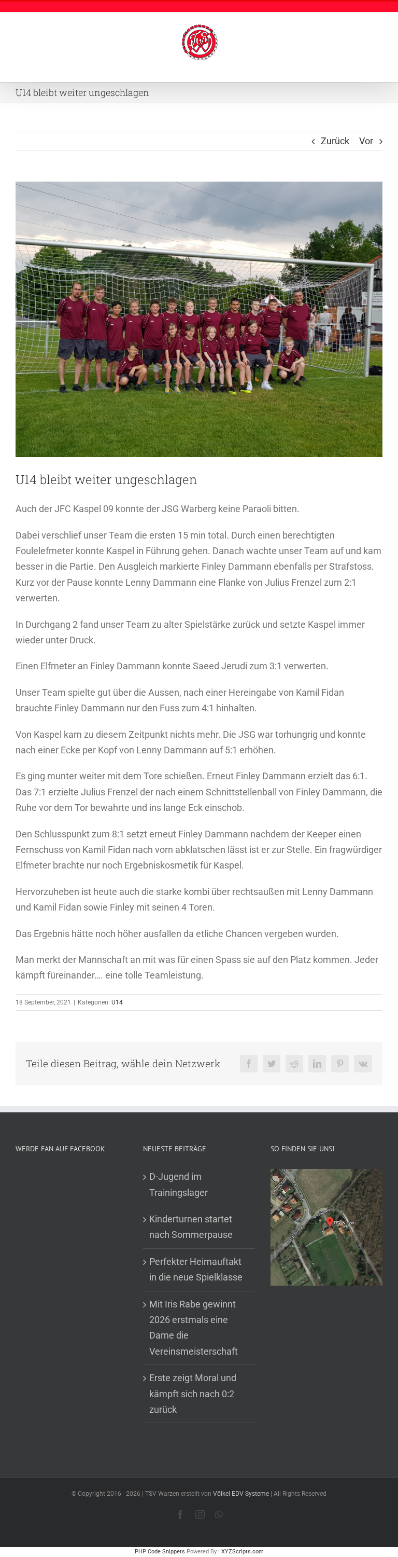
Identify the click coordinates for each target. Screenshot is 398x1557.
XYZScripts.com (242, 1551)
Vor (366, 140)
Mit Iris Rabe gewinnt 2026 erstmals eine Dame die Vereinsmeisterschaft (193, 1328)
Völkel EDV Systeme (241, 1493)
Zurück (335, 140)
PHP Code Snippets (160, 1551)
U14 (117, 1002)
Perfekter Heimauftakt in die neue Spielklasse (196, 1269)
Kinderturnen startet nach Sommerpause (191, 1227)
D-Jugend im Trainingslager (178, 1184)
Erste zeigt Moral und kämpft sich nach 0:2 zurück (192, 1393)
